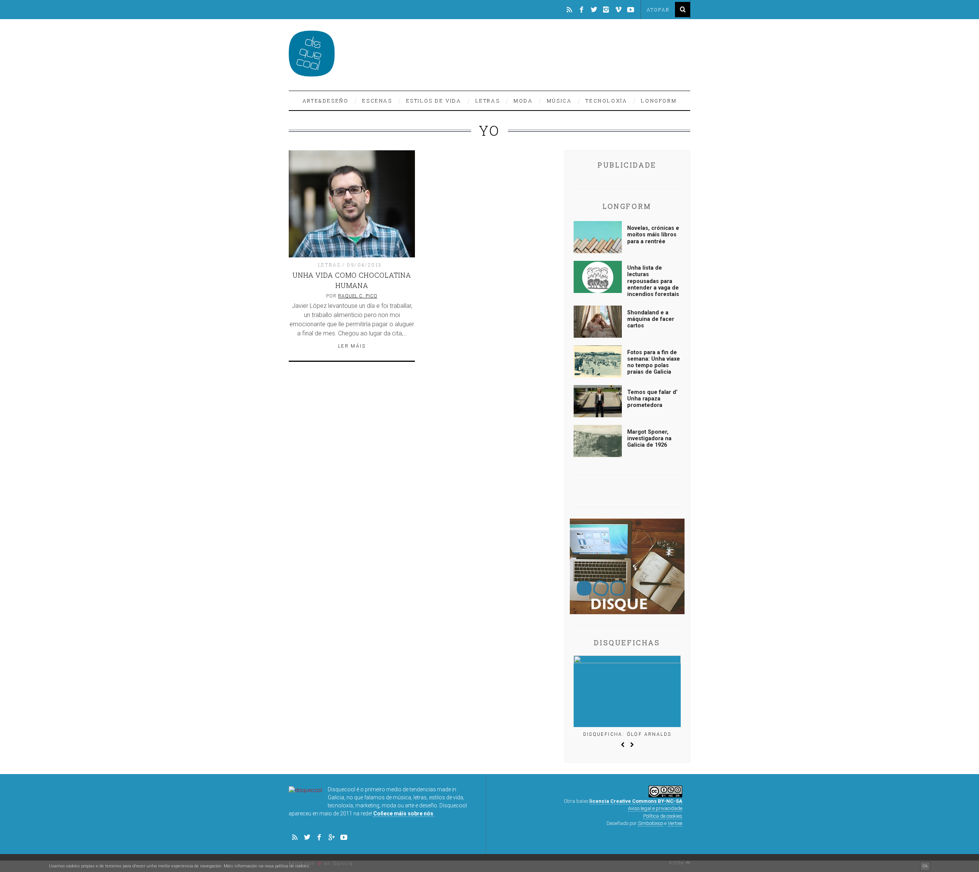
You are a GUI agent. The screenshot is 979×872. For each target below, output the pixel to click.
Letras (487, 100)
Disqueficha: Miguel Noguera (627, 734)
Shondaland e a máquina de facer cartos (650, 319)
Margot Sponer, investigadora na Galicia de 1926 (649, 439)
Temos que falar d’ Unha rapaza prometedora (652, 399)
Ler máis (352, 346)
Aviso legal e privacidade (655, 808)
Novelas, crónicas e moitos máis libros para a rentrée (653, 235)
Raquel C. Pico (357, 296)
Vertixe (675, 823)
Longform (659, 100)
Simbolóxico (650, 823)
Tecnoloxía (606, 100)
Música (559, 100)
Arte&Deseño (325, 100)
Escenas (377, 100)
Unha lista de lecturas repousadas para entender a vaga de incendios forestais (653, 281)
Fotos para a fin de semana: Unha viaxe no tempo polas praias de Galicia (653, 362)
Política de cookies (662, 816)
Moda (523, 100)
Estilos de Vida (434, 100)
